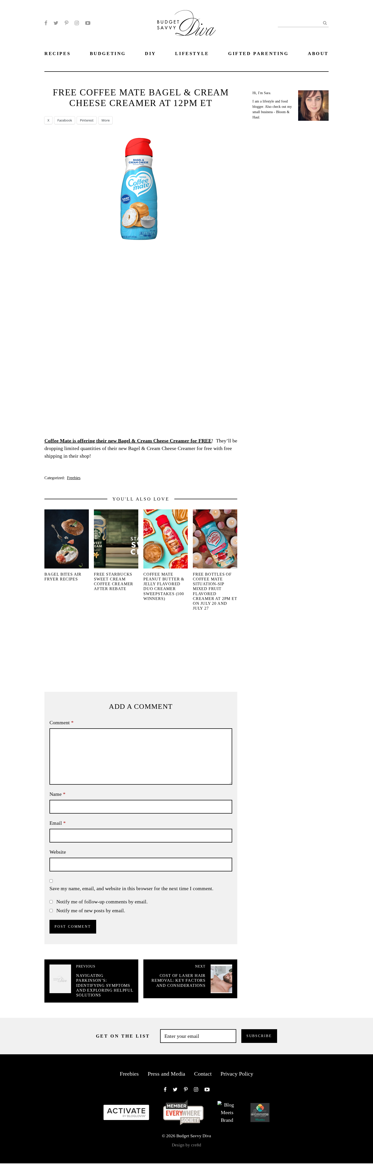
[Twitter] (56, 23)
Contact (203, 1074)
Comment (61, 722)
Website (57, 852)
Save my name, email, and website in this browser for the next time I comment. (131, 888)
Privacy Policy (237, 1074)
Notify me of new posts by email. (90, 910)
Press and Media (166, 1074)
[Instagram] (77, 23)
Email (57, 823)
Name (57, 794)
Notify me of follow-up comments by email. (102, 901)
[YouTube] (87, 23)
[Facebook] (45, 23)
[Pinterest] (66, 23)
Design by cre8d (186, 1145)
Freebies (73, 478)
